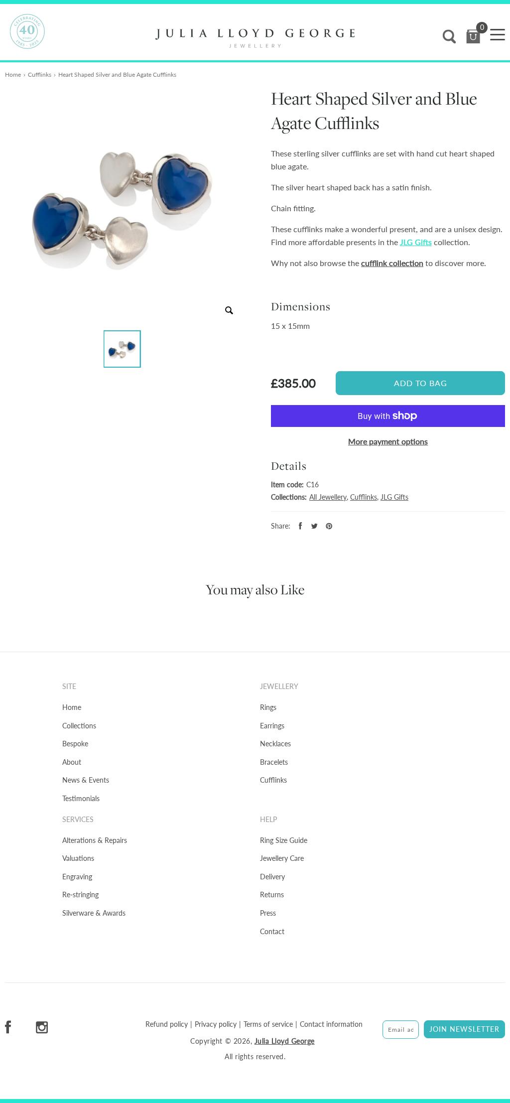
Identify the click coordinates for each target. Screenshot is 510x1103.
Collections (79, 725)
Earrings (272, 725)
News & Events (85, 780)
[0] (473, 36)
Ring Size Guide (283, 840)
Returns (272, 894)
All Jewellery (328, 497)
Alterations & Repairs (94, 840)
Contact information (331, 1024)
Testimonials (81, 798)
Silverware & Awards (94, 913)
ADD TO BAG (420, 383)
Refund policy (166, 1024)
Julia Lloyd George (285, 1041)
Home (13, 74)
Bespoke (75, 743)
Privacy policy (216, 1024)
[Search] (449, 36)
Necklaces (275, 743)
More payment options (388, 441)
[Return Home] (255, 38)
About (71, 762)
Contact (272, 931)
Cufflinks (39, 74)
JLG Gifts (416, 242)
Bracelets (274, 762)
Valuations (78, 858)
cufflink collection (392, 263)
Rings (268, 707)
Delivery (272, 876)
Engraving (77, 876)
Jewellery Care (282, 858)
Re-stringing (80, 894)
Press (268, 913)
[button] (122, 349)
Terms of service (268, 1024)
